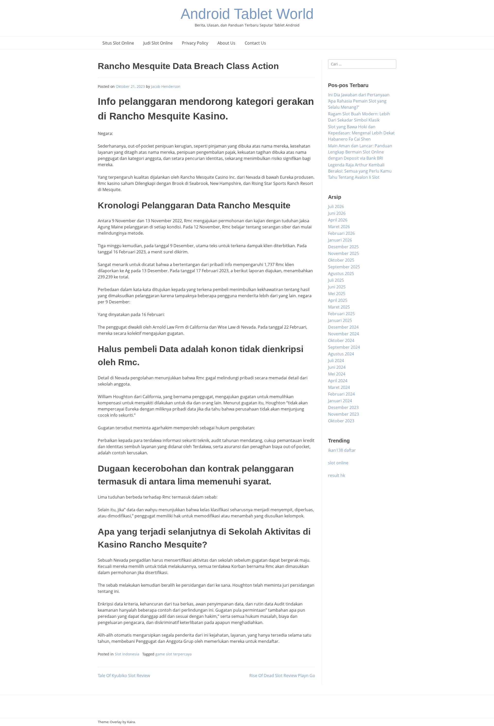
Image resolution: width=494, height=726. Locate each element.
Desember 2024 (343, 327)
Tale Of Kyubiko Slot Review (124, 675)
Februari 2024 (341, 394)
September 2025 (344, 267)
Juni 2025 (337, 287)
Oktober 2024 (341, 340)
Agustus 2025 (341, 273)
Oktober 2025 (341, 260)
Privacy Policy (195, 43)
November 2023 (343, 414)
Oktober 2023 (341, 421)
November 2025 (343, 253)
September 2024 (344, 347)
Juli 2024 (336, 360)
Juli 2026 (336, 206)
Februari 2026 (341, 233)
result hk (336, 475)
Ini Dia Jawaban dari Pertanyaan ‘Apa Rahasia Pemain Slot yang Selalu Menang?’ (359, 101)
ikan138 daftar (342, 450)
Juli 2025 (336, 280)
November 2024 (343, 334)
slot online (338, 463)
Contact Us (255, 43)
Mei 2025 (336, 293)
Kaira (131, 722)
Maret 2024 (339, 387)
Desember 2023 (343, 407)
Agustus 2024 (341, 354)
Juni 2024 (337, 367)
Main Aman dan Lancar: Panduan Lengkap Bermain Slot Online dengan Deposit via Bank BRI (360, 152)
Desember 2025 (343, 247)
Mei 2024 (336, 374)
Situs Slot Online (118, 43)
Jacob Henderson (165, 86)
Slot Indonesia (127, 654)
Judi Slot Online (158, 43)
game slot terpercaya (173, 654)
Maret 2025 (339, 307)
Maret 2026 (339, 226)
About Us (226, 43)
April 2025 (337, 300)
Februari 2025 (341, 314)
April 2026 (337, 220)
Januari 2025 (340, 320)
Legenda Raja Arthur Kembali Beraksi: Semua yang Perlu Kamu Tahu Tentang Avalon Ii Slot (360, 171)
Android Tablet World (247, 14)
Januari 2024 (340, 401)
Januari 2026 (340, 240)
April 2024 (337, 380)
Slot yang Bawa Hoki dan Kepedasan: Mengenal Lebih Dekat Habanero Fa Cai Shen (361, 133)
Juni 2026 (337, 213)
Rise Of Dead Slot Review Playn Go (282, 675)
